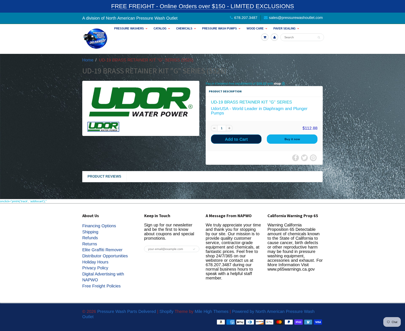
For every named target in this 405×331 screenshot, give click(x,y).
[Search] (318, 37)
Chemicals (184, 28)
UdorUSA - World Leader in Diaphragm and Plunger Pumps (259, 110)
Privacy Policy (95, 268)
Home (87, 60)
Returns (89, 244)
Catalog (160, 28)
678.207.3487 (245, 18)
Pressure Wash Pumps (219, 28)
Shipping (90, 232)
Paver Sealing (284, 28)
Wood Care (255, 28)
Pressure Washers (129, 28)
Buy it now (292, 139)
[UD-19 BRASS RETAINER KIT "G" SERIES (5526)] (141, 102)
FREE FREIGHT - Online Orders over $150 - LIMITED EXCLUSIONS (202, 6)
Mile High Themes (211, 311)
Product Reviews (104, 176)
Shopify (166, 311)
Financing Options (99, 225)
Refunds (90, 237)
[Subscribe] (194, 249)
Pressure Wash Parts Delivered (126, 311)
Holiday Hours (95, 262)
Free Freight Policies (101, 286)
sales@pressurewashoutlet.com (296, 18)
